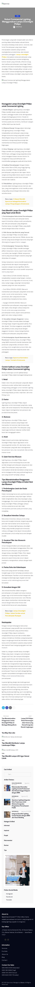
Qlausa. (22, 982)
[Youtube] (8, 940)
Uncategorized (17, 783)
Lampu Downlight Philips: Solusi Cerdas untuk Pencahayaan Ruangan (15, 613)
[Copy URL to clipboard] (13, 707)
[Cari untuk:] (17, 774)
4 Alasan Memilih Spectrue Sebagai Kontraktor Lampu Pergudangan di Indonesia (17, 201)
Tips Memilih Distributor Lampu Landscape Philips (13, 744)
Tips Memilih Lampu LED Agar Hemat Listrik (15, 757)
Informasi (15, 796)
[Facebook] (5, 940)
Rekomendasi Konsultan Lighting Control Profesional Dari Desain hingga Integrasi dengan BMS (21, 790)
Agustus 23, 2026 (26, 811)
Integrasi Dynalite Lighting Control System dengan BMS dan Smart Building (21, 815)
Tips (17, 16)
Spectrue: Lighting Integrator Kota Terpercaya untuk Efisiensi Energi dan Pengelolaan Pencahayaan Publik (21, 804)
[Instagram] (3, 940)
